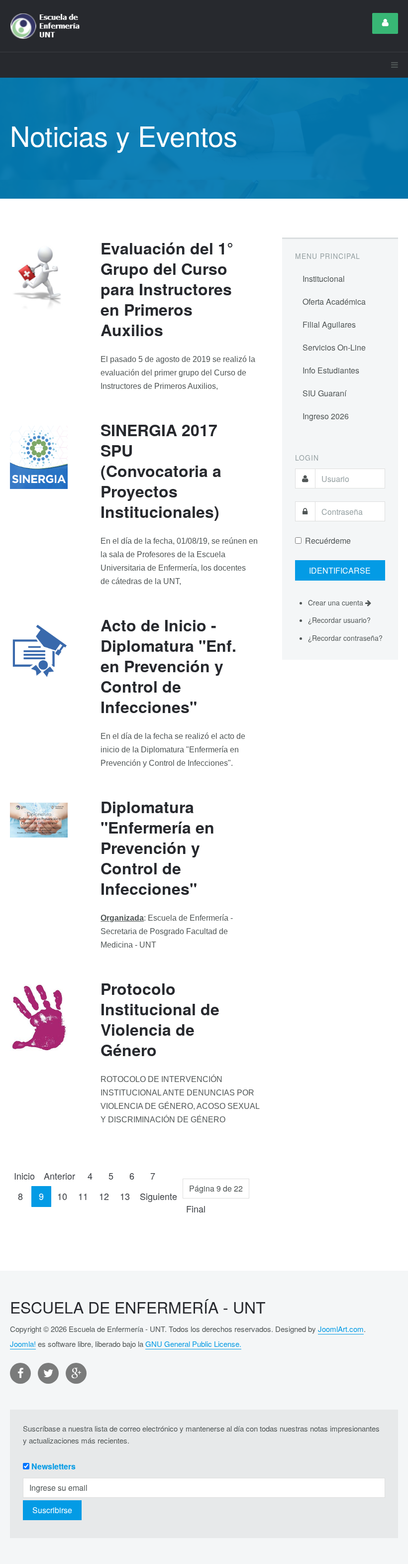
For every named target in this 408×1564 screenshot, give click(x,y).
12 (104, 1196)
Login (385, 23)
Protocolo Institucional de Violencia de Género (160, 1019)
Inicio (24, 1175)
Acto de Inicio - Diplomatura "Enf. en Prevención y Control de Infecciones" (168, 665)
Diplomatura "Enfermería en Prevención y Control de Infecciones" (157, 847)
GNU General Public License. (193, 1343)
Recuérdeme (328, 540)
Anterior (59, 1175)
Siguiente (158, 1196)
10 (62, 1196)
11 (83, 1196)
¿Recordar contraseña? (345, 638)
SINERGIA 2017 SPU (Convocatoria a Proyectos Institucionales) (161, 470)
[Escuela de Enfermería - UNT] (48, 26)
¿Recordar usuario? (339, 620)
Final (195, 1208)
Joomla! (23, 1343)
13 (125, 1196)
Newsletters (53, 1466)
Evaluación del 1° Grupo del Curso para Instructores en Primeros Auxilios (167, 289)
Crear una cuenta (336, 602)
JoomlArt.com (341, 1328)
